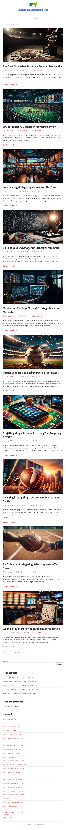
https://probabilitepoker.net (12, 727)
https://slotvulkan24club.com (12, 780)
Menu (35, 18)
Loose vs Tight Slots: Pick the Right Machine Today (20, 678)
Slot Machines (37, 70)
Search (5, 661)
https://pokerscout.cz (10, 723)
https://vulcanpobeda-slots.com (13, 791)
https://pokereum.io (9, 719)
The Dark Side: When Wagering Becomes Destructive (32, 66)
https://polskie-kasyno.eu (11, 742)
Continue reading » (10, 84)
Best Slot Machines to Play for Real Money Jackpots (20, 689)
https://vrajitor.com (9, 730)
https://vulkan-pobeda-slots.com (14, 768)
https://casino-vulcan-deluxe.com (14, 795)
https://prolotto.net (9, 798)
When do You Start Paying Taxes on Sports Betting (31, 628)
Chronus (42, 824)
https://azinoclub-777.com (11, 772)
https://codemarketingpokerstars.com (15, 764)
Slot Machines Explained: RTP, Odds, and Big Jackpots (21, 693)
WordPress (32, 824)
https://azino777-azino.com (12, 753)
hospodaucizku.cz (9, 817)
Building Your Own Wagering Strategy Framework (31, 248)
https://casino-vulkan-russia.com (13, 761)
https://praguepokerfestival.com (13, 738)
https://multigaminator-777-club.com (15, 749)
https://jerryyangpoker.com (12, 734)
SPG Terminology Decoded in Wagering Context (29, 127)
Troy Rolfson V (23, 70)
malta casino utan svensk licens (13, 812)
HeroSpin (6, 815)
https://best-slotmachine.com (13, 745)
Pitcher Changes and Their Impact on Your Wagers (31, 372)
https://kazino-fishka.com (11, 776)
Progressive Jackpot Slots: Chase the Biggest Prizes (20, 685)
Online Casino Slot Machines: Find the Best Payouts (20, 682)
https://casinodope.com (11, 757)
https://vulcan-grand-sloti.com (13, 783)
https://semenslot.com (10, 806)
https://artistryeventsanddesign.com (15, 802)
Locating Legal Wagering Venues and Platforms (30, 187)
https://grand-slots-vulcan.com (13, 787)
